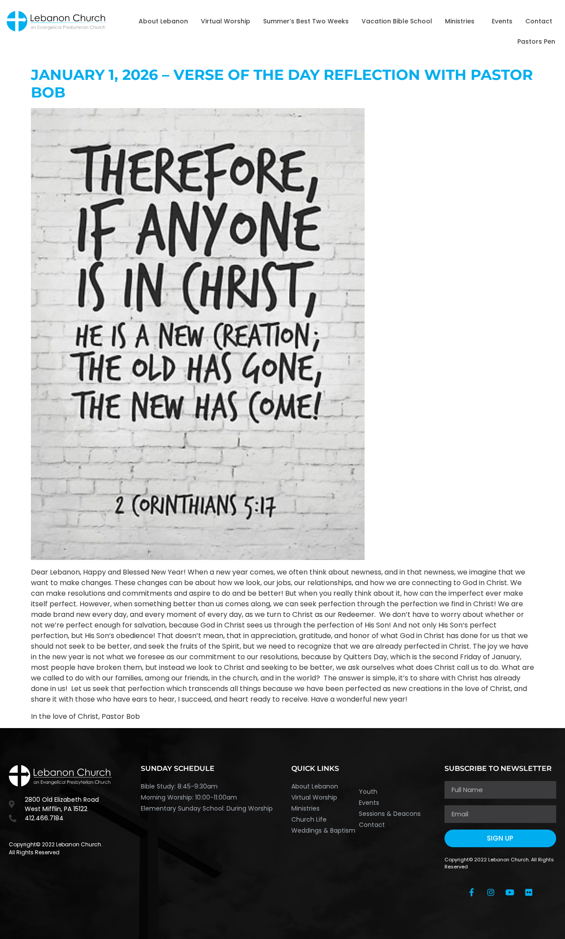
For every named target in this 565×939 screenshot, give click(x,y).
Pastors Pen (536, 41)
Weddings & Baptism (323, 830)
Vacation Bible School (397, 21)
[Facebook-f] (472, 892)
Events (502, 21)
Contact (538, 21)
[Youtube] (510, 892)
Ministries (460, 21)
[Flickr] (529, 892)
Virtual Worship (225, 21)
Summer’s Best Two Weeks (306, 21)
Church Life (309, 819)
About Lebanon (163, 21)
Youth (368, 791)
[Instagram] (491, 892)
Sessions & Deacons (390, 813)
